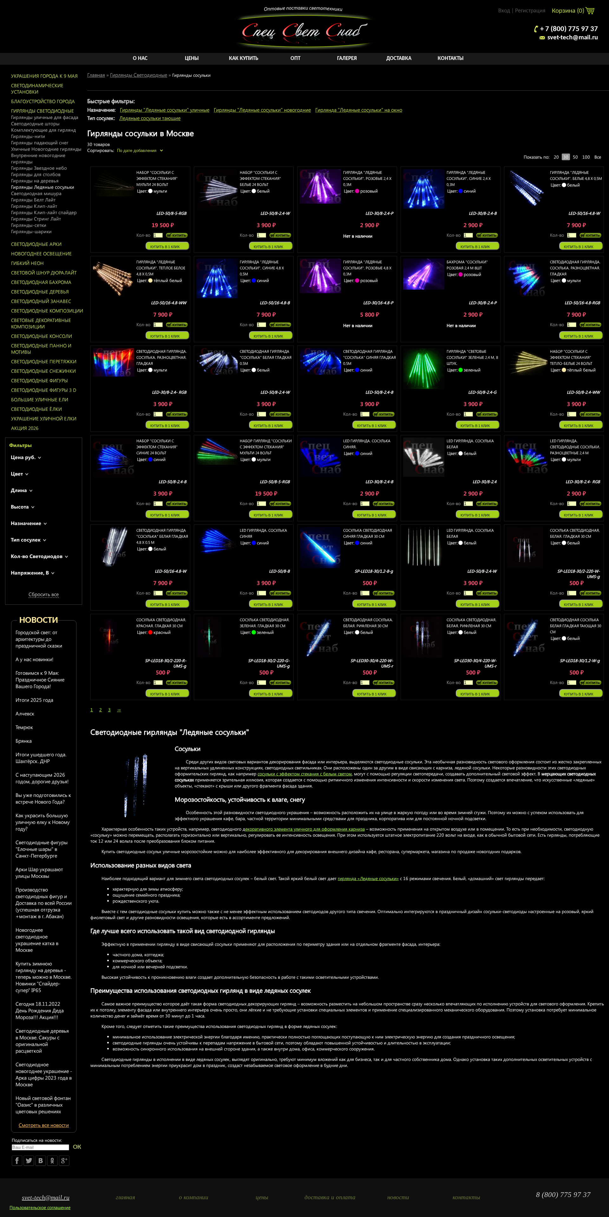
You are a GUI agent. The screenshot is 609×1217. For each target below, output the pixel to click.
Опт (295, 58)
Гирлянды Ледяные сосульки (42, 187)
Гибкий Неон (27, 263)
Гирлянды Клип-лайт (34, 206)
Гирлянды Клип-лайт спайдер (44, 212)
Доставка (398, 58)
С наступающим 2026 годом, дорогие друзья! (42, 778)
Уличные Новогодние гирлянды (46, 149)
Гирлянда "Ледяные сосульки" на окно (358, 109)
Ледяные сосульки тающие (149, 118)
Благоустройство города (43, 101)
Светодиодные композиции (47, 310)
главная (125, 1197)
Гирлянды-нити (28, 136)
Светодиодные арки (36, 244)
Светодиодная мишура (36, 193)
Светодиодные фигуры (39, 380)
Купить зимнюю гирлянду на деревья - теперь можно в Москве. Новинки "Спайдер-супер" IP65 (43, 976)
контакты (466, 1197)
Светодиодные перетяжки (43, 361)
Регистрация (530, 11)
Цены (192, 58)
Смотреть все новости (44, 1125)
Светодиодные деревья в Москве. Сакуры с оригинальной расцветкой (42, 1040)
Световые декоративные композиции (41, 323)
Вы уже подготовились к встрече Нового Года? (43, 798)
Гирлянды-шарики (31, 231)
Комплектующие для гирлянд (43, 130)
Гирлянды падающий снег (40, 142)
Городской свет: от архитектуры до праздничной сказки (39, 639)
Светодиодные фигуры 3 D (43, 390)
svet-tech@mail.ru (572, 37)
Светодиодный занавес (41, 301)
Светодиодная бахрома (41, 282)
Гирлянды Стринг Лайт (36, 218)
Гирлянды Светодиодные (42, 111)
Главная (96, 74)
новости (398, 1197)
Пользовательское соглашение (40, 1207)
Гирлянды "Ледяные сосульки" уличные (164, 109)
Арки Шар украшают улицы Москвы (39, 872)
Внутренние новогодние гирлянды (38, 158)
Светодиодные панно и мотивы (41, 348)
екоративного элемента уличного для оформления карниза (305, 829)
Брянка (24, 740)
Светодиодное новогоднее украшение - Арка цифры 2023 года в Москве (44, 1074)
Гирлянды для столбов (36, 174)
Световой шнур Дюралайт (44, 272)
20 (556, 157)
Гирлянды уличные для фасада (44, 117)
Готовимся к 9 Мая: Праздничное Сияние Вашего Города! (40, 679)
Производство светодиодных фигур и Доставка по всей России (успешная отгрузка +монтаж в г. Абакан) (44, 902)
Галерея (347, 58)
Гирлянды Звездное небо (39, 168)
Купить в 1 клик (165, 247)
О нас (140, 58)
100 (586, 157)
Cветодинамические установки (37, 88)
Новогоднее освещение (41, 253)
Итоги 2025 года (34, 699)
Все (597, 157)
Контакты (451, 58)
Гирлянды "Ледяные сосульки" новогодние (262, 109)
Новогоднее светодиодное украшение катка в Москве (37, 939)
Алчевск (25, 713)
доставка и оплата (330, 1197)
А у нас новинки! (35, 659)
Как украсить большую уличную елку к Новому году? (43, 822)
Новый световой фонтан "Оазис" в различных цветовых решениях (43, 1105)
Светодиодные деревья (40, 291)
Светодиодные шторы (35, 123)
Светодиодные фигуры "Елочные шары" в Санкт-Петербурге (42, 849)
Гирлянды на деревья (35, 180)
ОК (77, 1147)
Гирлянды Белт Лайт (33, 199)
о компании (193, 1197)
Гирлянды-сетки (28, 225)
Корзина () (569, 11)
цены (262, 1197)
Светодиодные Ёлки (36, 409)
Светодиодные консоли (41, 336)
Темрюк (24, 727)
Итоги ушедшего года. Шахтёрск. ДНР (41, 757)
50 (575, 157)
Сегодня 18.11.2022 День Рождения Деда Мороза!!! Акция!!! (40, 1010)
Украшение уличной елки (43, 418)
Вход (504, 11)
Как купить (243, 58)
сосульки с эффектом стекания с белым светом (305, 774)
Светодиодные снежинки (43, 371)
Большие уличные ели (39, 399)
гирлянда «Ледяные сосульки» (368, 878)
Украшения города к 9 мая (44, 76)
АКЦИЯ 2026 (24, 428)
